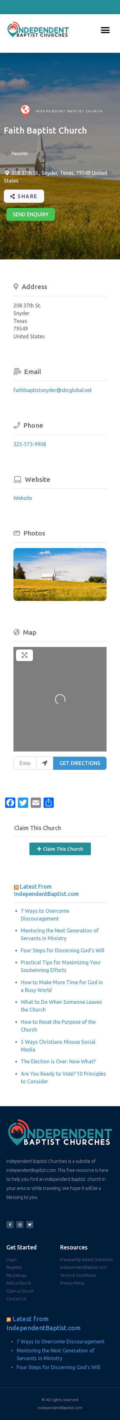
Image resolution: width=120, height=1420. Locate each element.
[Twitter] (29, 1224)
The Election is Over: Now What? (58, 1061)
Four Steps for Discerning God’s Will (62, 950)
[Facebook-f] (9, 1224)
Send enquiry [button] (31, 214)
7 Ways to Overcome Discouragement (60, 1341)
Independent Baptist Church (69, 111)
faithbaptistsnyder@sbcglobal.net (52, 390)
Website (22, 498)
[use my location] (44, 763)
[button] (105, 30)
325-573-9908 (29, 444)
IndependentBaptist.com (60, 1408)
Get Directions (80, 763)
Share (27, 196)
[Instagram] (19, 1224)
